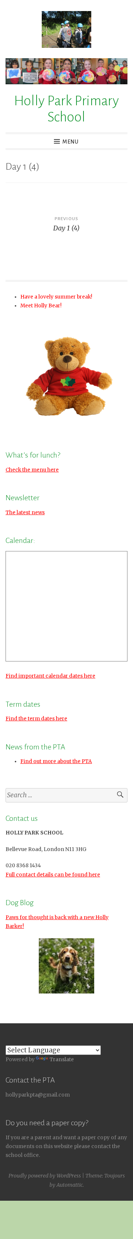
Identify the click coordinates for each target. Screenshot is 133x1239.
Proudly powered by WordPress (44, 1175)
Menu (70, 142)
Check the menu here (32, 470)
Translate (62, 1059)
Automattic (70, 1185)
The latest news (25, 512)
